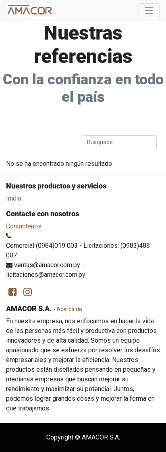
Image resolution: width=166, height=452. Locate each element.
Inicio (13, 198)
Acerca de (69, 309)
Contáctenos (24, 226)
